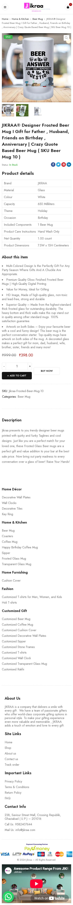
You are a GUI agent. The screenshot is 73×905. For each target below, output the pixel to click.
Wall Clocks (9, 503)
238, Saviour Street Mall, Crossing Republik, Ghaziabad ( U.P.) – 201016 (33, 817)
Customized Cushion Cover (19, 630)
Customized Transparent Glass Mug (24, 664)
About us (10, 753)
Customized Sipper (14, 641)
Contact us (11, 759)
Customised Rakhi (13, 669)
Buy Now (47, 371)
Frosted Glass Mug (14, 558)
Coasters (7, 536)
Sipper (6, 553)
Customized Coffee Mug (17, 624)
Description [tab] (12, 420)
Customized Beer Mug (16, 619)
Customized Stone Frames (18, 647)
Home (5, 19)
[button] (66, 38)
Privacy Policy (13, 781)
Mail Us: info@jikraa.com (20, 830)
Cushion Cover (11, 580)
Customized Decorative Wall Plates (24, 636)
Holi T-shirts (9, 602)
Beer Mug (38, 19)
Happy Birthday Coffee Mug (20, 547)
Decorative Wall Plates (16, 497)
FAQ (7, 798)
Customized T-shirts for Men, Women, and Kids (32, 597)
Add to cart (18, 375)
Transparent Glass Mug (16, 564)
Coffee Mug (9, 542)
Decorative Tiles (12, 508)
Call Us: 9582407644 (18, 824)
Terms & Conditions (17, 787)
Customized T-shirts (14, 652)
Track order (12, 764)
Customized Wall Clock (16, 658)
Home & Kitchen (20, 19)
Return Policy (13, 792)
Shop (8, 748)
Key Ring (7, 514)
